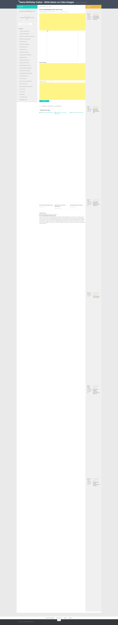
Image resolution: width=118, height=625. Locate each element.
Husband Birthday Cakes (24, 75)
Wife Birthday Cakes (23, 99)
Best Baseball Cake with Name (76, 205)
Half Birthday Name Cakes (24, 52)
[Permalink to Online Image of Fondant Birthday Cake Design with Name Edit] (89, 59)
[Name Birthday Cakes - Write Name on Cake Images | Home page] (46, 2)
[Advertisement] (62, 21)
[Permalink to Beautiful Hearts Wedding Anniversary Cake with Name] (89, 524)
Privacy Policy (59, 617)
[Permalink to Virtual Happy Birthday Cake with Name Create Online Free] (89, 245)
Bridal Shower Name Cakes (24, 44)
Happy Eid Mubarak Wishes (24, 62)
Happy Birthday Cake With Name (25, 54)
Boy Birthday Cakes (23, 41)
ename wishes (43, 11)
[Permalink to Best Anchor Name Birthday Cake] (47, 158)
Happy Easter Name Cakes (24, 60)
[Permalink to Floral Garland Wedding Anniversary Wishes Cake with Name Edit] (89, 431)
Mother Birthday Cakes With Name (26, 86)
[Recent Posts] (90, 11)
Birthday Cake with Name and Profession (27, 36)
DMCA (65, 617)
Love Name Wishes (23, 78)
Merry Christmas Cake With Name (26, 81)
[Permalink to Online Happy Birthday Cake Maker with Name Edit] (89, 152)
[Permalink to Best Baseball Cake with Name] (77, 158)
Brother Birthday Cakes (45, 6)
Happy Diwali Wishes (23, 57)
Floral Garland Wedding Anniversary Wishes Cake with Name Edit (96, 391)
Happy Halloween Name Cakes (25, 65)
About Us (70, 617)
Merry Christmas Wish (23, 83)
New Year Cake (22, 89)
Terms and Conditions (50, 617)
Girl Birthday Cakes (23, 49)
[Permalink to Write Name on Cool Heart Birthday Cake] (62, 158)
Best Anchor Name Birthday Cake (46, 205)
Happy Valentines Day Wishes (25, 70)
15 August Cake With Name (24, 33)
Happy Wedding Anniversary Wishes (26, 73)
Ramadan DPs (22, 94)
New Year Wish (22, 91)
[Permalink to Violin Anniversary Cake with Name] (89, 338)
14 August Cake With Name (24, 31)
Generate (44, 101)
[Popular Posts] (96, 11)
